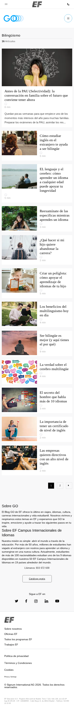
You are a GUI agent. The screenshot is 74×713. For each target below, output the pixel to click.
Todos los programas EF (18, 639)
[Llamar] (68, 4)
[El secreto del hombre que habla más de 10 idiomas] (37, 400)
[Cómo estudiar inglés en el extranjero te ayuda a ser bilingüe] (37, 146)
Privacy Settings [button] (10, 677)
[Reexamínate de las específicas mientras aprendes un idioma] (37, 219)
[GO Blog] (14, 18)
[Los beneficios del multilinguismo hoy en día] (37, 314)
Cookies (8, 669)
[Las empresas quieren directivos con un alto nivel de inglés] (37, 460)
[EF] (37, 4)
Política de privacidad (16, 656)
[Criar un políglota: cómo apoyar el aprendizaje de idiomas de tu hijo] (37, 283)
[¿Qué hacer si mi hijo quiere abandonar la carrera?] (37, 250)
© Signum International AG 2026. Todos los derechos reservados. (34, 686)
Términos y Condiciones (18, 663)
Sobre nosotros (13, 628)
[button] (6, 4)
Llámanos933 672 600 (36, 568)
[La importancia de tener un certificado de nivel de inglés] (37, 429)
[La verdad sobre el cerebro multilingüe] (37, 372)
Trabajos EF (11, 644)
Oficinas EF (10, 634)
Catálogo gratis (37, 578)
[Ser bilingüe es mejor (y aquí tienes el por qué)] (37, 343)
